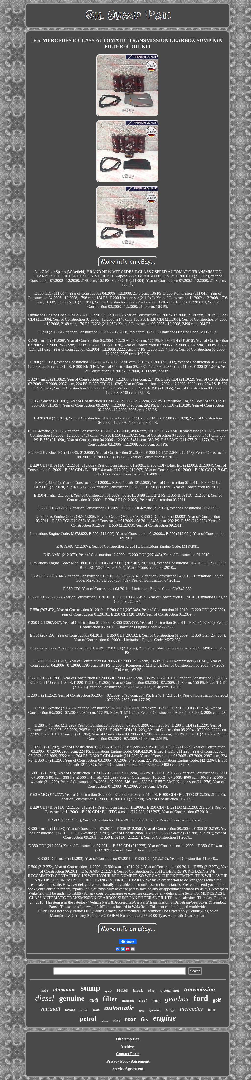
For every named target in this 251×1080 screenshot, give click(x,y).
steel (143, 1000)
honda (156, 1001)
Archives (127, 1046)
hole (44, 990)
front (211, 1010)
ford (201, 998)
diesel (44, 998)
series (122, 990)
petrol (88, 1018)
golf (217, 1000)
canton (128, 1001)
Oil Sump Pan (127, 1039)
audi (93, 1000)
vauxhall (50, 1009)
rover (141, 1010)
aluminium (169, 990)
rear (130, 1018)
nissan (105, 1021)
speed (108, 991)
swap (96, 1010)
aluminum (64, 990)
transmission (199, 989)
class (151, 991)
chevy (116, 1020)
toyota (70, 1010)
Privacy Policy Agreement (127, 1061)
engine (164, 1017)
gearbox (177, 999)
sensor (84, 1010)
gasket (155, 1010)
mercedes (191, 1008)
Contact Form (127, 1054)
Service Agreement (127, 1068)
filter (110, 999)
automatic (119, 1008)
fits (144, 1019)
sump (90, 988)
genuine (72, 998)
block (138, 990)
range (170, 1010)
